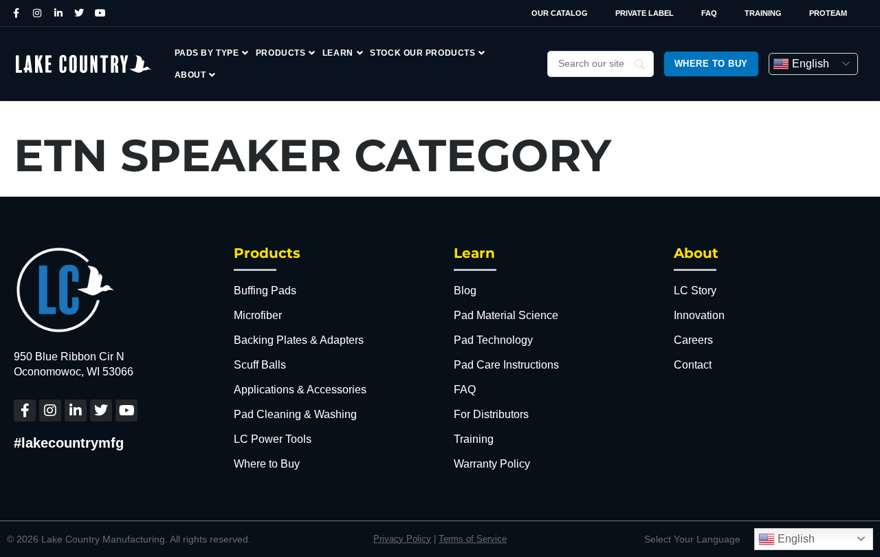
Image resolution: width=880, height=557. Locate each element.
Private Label (644, 13)
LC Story (695, 290)
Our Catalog (559, 13)
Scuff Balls (260, 365)
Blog (465, 290)
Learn (337, 53)
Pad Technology (493, 340)
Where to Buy (267, 464)
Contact (693, 365)
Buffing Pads (265, 290)
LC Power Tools (272, 439)
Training (763, 13)
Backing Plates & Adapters (299, 340)
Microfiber (258, 315)
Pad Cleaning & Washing (295, 414)
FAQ (709, 13)
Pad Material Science (506, 315)
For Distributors (491, 414)
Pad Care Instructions (506, 365)
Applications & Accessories (300, 389)
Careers (693, 340)
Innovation (699, 315)
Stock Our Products (422, 53)
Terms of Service (473, 539)
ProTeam (828, 13)
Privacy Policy (402, 539)
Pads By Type (207, 53)
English (809, 63)
